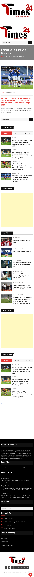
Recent (6, 133)
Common (27, 133)
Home (3, 56)
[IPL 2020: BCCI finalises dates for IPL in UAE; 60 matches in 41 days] (6, 264)
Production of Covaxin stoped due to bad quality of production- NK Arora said (23, 276)
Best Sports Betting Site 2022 (22, 251)
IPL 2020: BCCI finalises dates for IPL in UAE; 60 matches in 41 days (22, 264)
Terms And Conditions (7, 545)
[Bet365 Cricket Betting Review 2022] (6, 241)
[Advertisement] (17, 210)
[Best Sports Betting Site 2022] (6, 252)
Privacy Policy (4, 541)
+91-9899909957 (8, 525)
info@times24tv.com (9, 528)
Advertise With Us (21, 468)
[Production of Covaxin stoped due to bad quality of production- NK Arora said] (6, 275)
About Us (3, 468)
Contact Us (4, 538)
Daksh (2, 92)
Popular (17, 133)
